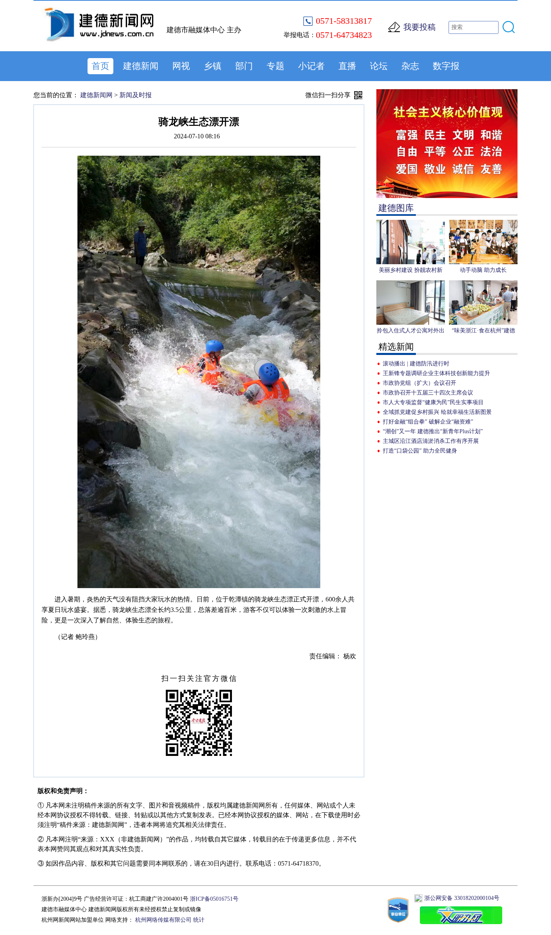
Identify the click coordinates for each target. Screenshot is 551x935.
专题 (275, 66)
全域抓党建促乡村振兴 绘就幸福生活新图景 (437, 412)
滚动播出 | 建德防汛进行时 (416, 364)
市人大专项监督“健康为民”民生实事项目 (433, 402)
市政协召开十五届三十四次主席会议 (428, 393)
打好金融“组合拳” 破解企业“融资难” (428, 422)
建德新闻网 (96, 95)
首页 (100, 66)
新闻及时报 (135, 95)
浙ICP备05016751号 (214, 899)
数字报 (446, 66)
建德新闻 (141, 66)
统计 (199, 920)
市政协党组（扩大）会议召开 (419, 383)
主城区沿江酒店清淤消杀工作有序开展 (431, 441)
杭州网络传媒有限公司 (163, 920)
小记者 (311, 66)
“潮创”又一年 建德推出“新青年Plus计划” (433, 431)
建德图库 (396, 208)
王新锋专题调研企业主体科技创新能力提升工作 (436, 374)
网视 (181, 66)
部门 (244, 66)
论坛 (379, 66)
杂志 (410, 66)
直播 (347, 66)
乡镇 (212, 66)
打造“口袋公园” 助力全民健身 (420, 451)
